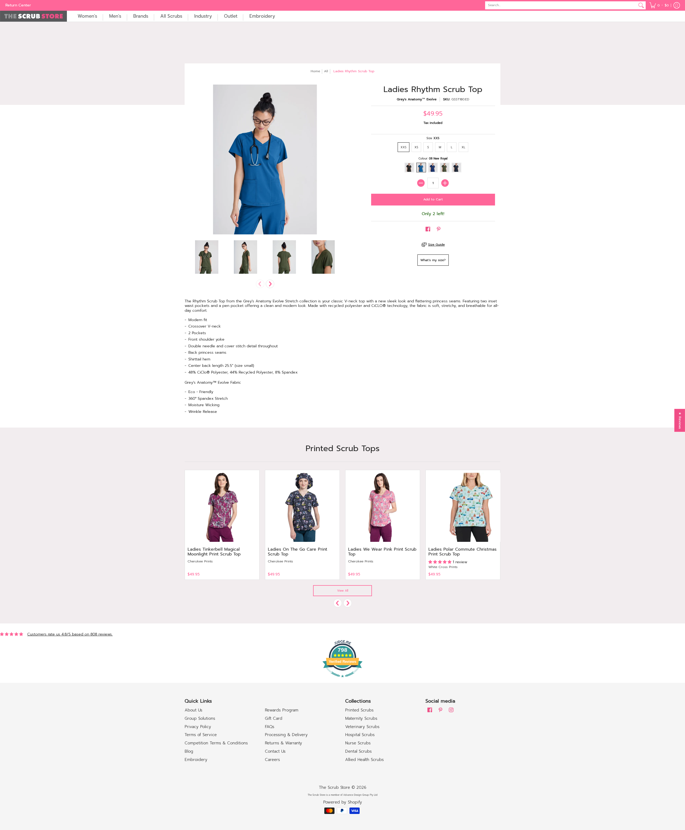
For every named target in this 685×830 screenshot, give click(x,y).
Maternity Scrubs (361, 718)
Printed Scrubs (359, 710)
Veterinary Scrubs (362, 727)
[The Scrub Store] (33, 16)
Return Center (18, 5)
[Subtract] (421, 183)
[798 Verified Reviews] (342, 680)
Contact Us (275, 751)
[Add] (445, 183)
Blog (189, 751)
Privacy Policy (198, 727)
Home (315, 71)
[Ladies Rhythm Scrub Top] (206, 257)
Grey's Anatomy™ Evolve (416, 99)
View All (342, 591)
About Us (193, 710)
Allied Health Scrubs (364, 760)
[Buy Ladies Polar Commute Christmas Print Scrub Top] (462, 507)
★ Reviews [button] (680, 420)
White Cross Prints (443, 567)
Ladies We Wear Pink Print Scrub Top (382, 551)
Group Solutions (200, 718)
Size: (433, 138)
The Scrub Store (334, 787)
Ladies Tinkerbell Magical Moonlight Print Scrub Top (214, 551)
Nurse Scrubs (358, 743)
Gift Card (273, 718)
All (326, 71)
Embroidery (196, 760)
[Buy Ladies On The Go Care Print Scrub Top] (302, 507)
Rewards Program (281, 710)
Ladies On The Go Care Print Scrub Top (297, 551)
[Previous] (337, 603)
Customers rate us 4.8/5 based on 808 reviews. (70, 634)
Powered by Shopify (342, 802)
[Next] (270, 284)
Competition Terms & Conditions (216, 743)
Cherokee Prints (200, 561)
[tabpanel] (342, 358)
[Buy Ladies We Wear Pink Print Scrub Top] (382, 507)
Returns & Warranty (283, 743)
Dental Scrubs (358, 751)
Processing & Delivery (286, 735)
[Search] (641, 5)
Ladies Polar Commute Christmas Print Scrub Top (462, 551)
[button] (659, 5)
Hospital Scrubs (360, 735)
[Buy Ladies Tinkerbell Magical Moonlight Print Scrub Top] (222, 507)
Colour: (432, 159)
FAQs (269, 727)
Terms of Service (201, 735)
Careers (272, 760)
